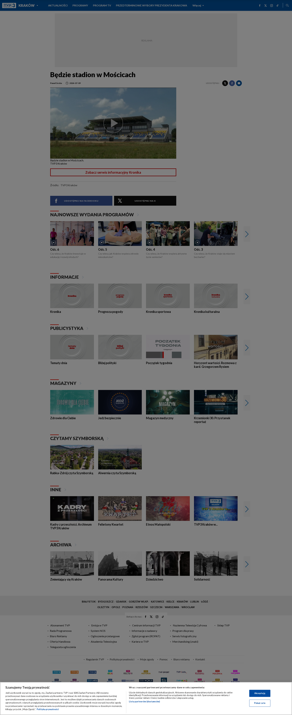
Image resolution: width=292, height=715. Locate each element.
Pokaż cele (259, 703)
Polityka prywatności (48, 709)
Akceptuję (259, 693)
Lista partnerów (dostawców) (144, 701)
